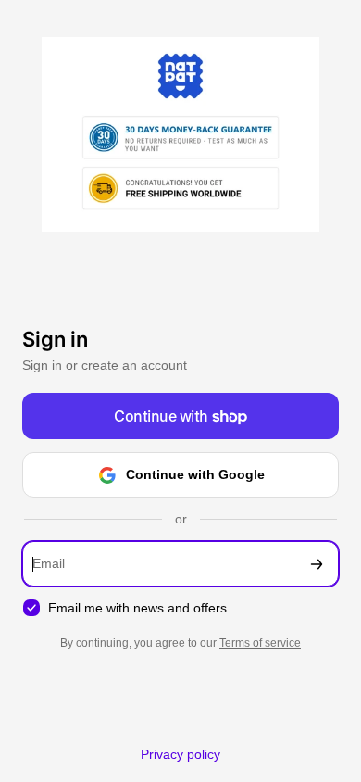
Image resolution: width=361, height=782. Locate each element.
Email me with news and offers (137, 607)
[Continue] (316, 564)
